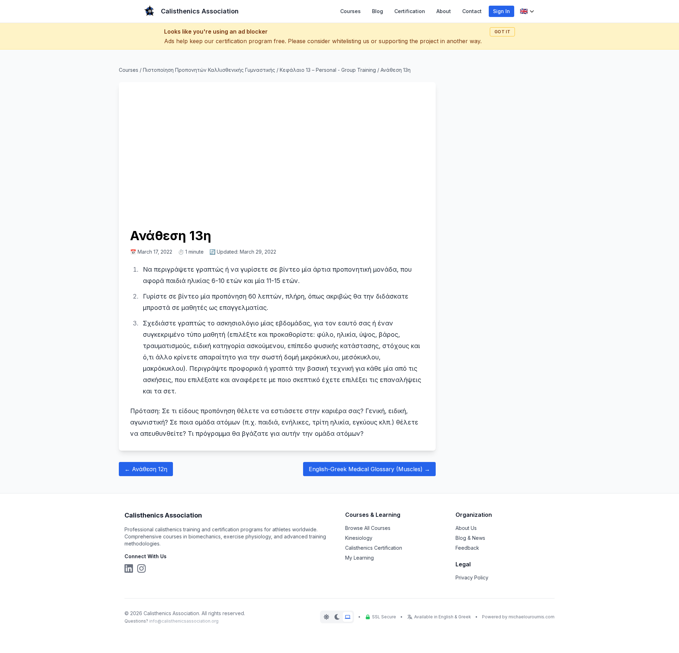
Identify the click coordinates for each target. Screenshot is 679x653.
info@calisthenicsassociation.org (184, 621)
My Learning (359, 558)
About (443, 11)
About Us (466, 528)
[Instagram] (141, 568)
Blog (377, 11)
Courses (350, 11)
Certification (409, 11)
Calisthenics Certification (373, 548)
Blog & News (470, 538)
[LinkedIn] (128, 568)
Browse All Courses (367, 528)
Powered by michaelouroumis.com (518, 616)
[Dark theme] (337, 617)
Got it (502, 31)
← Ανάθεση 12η (145, 469)
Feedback (467, 548)
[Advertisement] (277, 154)
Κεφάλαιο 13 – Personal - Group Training (328, 70)
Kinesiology (358, 538)
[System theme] (348, 617)
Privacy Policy (471, 577)
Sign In (501, 11)
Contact (472, 11)
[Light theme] (326, 617)
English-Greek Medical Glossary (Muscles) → (369, 469)
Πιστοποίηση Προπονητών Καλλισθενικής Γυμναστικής (209, 70)
